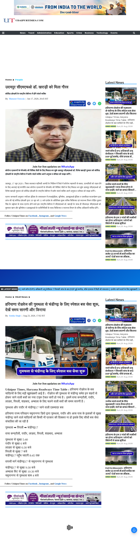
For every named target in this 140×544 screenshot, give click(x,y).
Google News (60, 216)
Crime (79, 33)
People (19, 79)
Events (114, 33)
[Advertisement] (70, 54)
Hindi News (21, 297)
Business (89, 33)
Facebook (32, 216)
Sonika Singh (15, 316)
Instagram (44, 216)
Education (59, 33)
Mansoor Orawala (17, 99)
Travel (31, 33)
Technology (102, 33)
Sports (70, 33)
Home (8, 79)
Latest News (114, 82)
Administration (44, 33)
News (22, 33)
